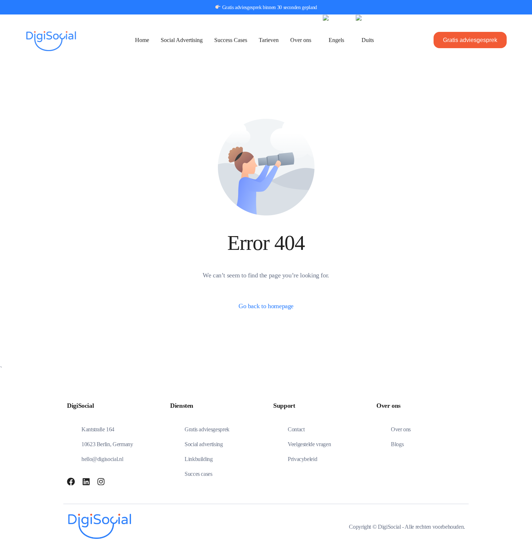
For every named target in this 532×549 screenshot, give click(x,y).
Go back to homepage (266, 306)
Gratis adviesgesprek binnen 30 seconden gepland (269, 7)
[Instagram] (101, 482)
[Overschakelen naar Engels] (333, 40)
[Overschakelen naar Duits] (365, 40)
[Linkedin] (86, 482)
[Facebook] (71, 482)
